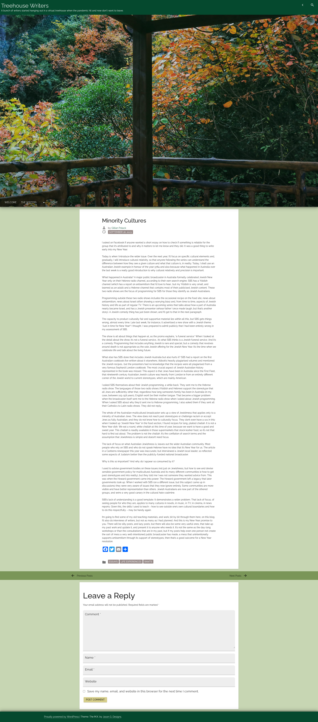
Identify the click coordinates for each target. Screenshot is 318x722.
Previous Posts (82, 575)
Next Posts (238, 575)
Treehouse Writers (25, 5)
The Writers (29, 202)
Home (54, 202)
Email (89, 669)
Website (91, 681)
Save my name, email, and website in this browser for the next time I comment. (143, 691)
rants (148, 561)
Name (90, 657)
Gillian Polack (118, 228)
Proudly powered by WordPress (62, 716)
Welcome (10, 202)
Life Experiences (131, 561)
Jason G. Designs (112, 716)
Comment (93, 614)
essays (113, 561)
